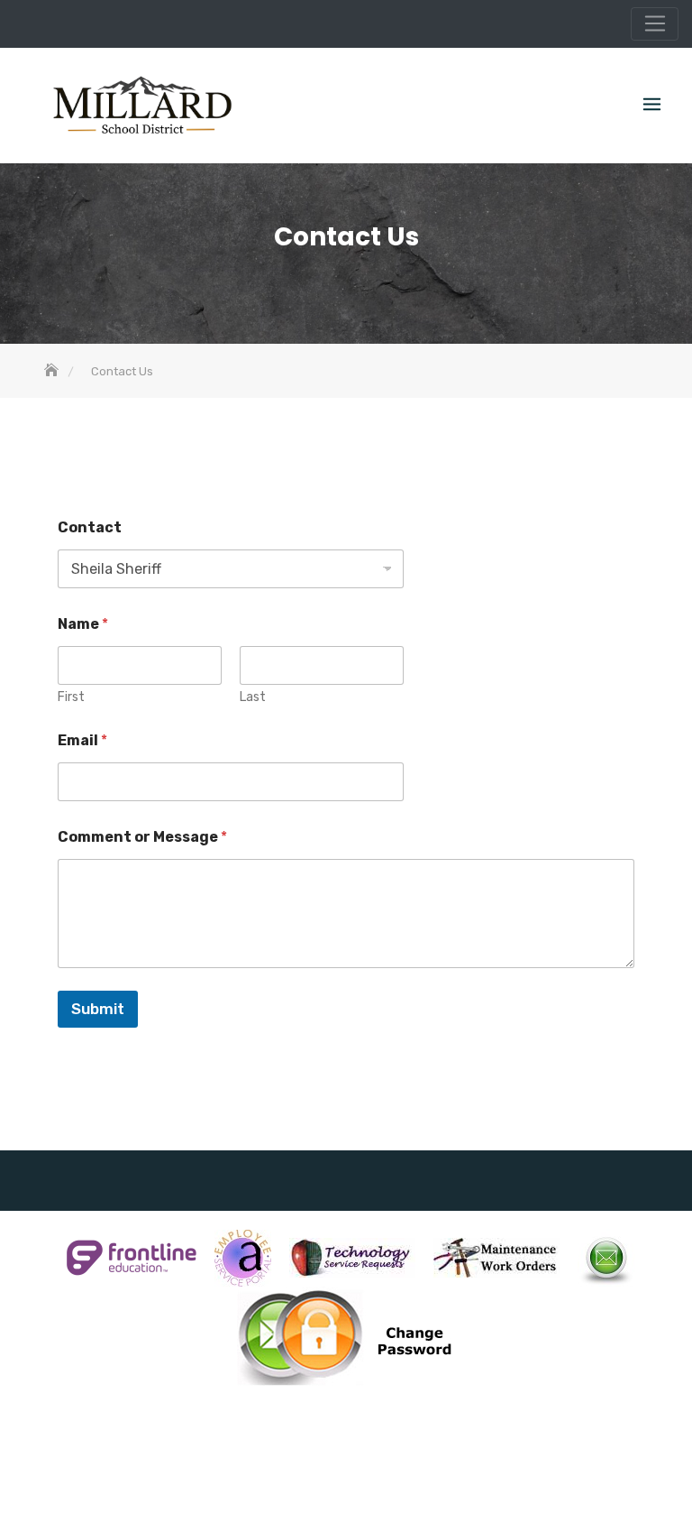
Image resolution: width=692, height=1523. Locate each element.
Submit (97, 1009)
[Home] (53, 371)
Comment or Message (142, 836)
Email (82, 740)
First (71, 697)
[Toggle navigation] (654, 24)
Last (253, 697)
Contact (90, 527)
